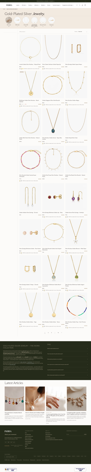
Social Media (47, 436)
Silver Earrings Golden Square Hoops (73, 64)
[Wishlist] (77, 5)
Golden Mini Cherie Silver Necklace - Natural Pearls (29, 138)
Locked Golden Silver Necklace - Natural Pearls (30, 64)
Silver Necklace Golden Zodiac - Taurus (51, 322)
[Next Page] (61, 332)
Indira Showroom (48, 434)
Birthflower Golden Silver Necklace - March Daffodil (29, 101)
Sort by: (76, 31)
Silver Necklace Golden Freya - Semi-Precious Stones (75, 322)
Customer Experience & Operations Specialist (54, 439)
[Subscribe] (85, 434)
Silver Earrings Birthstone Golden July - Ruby (52, 212)
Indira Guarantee (28, 441)
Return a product (28, 437)
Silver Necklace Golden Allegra (72, 100)
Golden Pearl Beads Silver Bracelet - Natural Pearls (75, 175)
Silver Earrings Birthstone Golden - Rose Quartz (30, 248)
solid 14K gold (12, 364)
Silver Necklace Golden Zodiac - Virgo (27, 322)
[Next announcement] (85, 1)
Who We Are (47, 432)
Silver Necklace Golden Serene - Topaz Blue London (52, 138)
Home (4, 9)
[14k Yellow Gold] (22, 68)
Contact (26, 444)
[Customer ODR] (80, 471)
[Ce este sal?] (11, 471)
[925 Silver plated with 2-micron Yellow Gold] (21, 68)
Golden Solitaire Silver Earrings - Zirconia (28, 212)
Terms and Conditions (29, 448)
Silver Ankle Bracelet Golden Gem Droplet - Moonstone (52, 249)
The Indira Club (28, 434)
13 (58, 332)
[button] (18, 5)
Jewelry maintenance (29, 436)
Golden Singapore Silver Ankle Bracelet (51, 100)
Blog (26, 446)
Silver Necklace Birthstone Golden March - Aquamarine (52, 285)
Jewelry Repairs (28, 443)
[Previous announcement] (5, 1)
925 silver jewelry (30, 363)
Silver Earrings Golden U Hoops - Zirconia (28, 284)
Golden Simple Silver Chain (71, 137)
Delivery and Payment (29, 439)
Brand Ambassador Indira (50, 437)
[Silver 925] (44, 68)
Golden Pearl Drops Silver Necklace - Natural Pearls (52, 175)
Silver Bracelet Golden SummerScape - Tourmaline (28, 175)
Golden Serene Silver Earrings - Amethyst (74, 212)
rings (21, 361)
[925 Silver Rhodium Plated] (19, 68)
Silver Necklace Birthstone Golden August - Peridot (75, 285)
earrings (24, 361)
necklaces (30, 361)
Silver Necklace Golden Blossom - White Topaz (75, 248)
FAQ (26, 432)
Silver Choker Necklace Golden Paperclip (51, 64)
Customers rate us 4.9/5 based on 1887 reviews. (17, 446)
